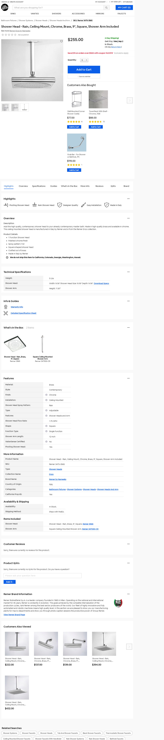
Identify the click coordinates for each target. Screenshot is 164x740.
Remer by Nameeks (57, 479)
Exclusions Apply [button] (121, 53)
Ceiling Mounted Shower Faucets (16, 739)
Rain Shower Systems (75, 739)
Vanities (35, 13)
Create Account (16, 2)
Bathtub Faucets (116, 739)
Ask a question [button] (23, 35)
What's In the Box (69, 186)
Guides (53, 186)
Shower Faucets (28, 733)
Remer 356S (88, 524)
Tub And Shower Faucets (67, 733)
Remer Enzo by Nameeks (20, 31)
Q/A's (113, 186)
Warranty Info (17, 307)
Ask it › (9, 581)
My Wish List (116, 2)
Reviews (99, 186)
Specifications (38, 186)
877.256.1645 (127, 2)
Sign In (4, 2)
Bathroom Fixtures (57, 489)
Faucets (122, 13)
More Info (85, 186)
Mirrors (100, 13)
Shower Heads (55, 469)
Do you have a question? (11, 192)
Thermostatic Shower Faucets (118, 733)
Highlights (8, 186)
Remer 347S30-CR (90, 529)
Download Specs (101, 283)
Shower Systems (74, 489)
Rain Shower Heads (97, 739)
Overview (23, 186)
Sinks (13, 13)
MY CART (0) (124, 7)
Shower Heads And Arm (107, 489)
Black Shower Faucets (92, 733)
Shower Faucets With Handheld (48, 739)
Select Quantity (92, 60)
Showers (56, 13)
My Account (100, 2)
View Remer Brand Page (14, 614)
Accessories (78, 13)
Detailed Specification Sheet (23, 313)
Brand (126, 186)
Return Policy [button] (116, 47)
